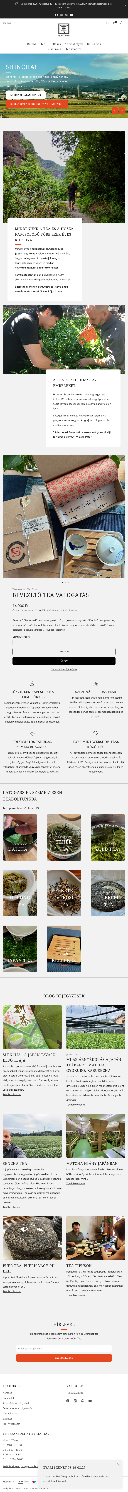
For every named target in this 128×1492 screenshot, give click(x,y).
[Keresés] (107, 23)
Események (54, 49)
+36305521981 (74, 1392)
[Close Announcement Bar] (125, 5)
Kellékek (55, 44)
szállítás (42, 610)
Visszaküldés (10, 1413)
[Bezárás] (118, 1464)
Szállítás (7, 1418)
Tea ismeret (73, 49)
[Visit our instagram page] (61, 14)
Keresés (7, 1392)
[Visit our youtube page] (71, 14)
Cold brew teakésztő (103, 109)
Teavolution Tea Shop (25, 589)
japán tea (71, 1054)
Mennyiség (21, 637)
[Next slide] (122, 110)
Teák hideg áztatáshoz (102, 100)
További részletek (55, 629)
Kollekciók (94, 44)
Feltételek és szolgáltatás (17, 1408)
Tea (43, 44)
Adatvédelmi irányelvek (16, 1403)
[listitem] (64, 5)
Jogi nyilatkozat (11, 1423)
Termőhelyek (74, 44)
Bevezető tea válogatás (50, 595)
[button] (57, 115)
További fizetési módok (64, 669)
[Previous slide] (115, 110)
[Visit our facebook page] (56, 14)
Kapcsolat (8, 1397)
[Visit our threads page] (66, 14)
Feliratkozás (64, 1357)
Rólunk (32, 44)
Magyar (7, 22)
